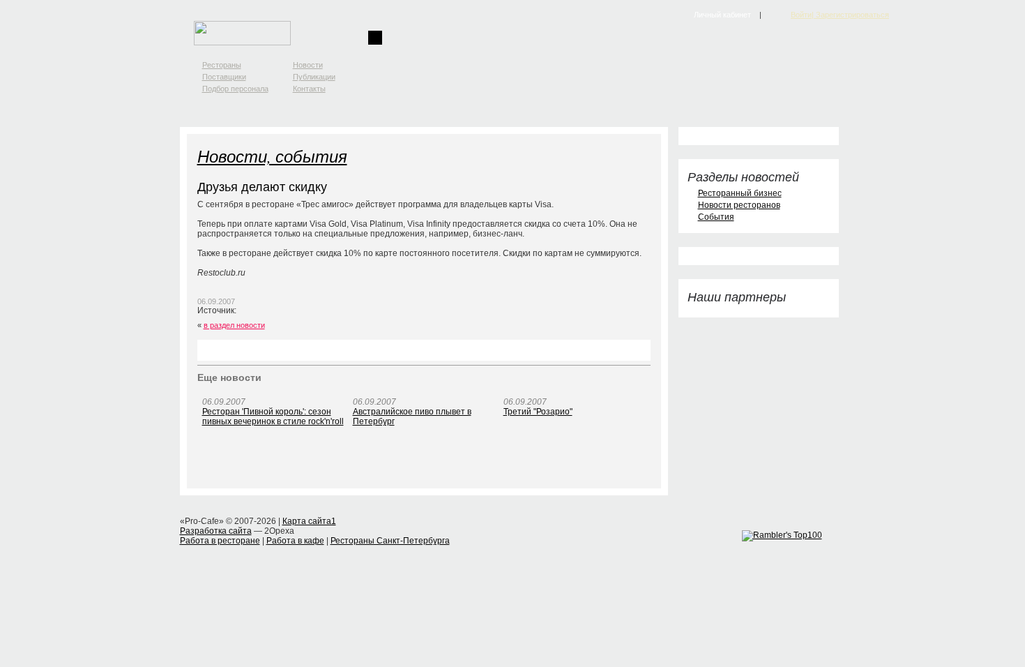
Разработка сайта (216, 531)
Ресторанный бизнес (740, 193)
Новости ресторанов (739, 205)
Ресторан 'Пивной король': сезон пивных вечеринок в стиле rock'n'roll (273, 416)
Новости (308, 65)
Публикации (314, 77)
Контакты (309, 88)
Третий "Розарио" (537, 412)
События (716, 217)
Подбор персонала (235, 88)
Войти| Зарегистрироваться (840, 14)
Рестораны (221, 65)
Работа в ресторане (220, 541)
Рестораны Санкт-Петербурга (390, 541)
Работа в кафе (295, 541)
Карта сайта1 (309, 521)
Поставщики (224, 77)
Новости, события (272, 155)
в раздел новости (234, 325)
